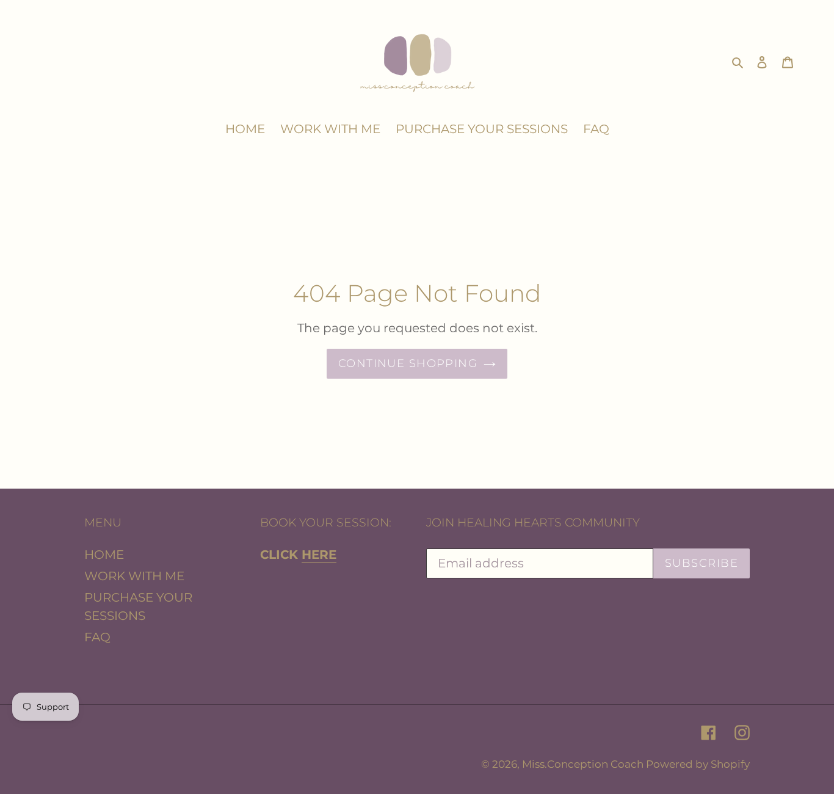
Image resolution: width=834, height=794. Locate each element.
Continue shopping (407, 363)
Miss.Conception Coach (584, 764)
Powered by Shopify (698, 764)
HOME (104, 554)
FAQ (97, 637)
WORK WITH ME (134, 576)
